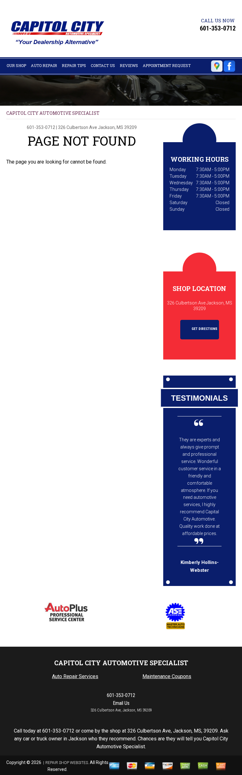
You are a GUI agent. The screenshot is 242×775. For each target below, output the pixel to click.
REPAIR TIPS (74, 65)
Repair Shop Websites (66, 763)
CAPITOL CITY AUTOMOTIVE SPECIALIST (53, 113)
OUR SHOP (16, 65)
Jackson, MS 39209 (117, 127)
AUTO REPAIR (44, 65)
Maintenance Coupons (166, 676)
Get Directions (204, 329)
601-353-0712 (218, 28)
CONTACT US (103, 65)
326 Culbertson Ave (77, 127)
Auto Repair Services (75, 676)
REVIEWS (129, 65)
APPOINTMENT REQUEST (167, 65)
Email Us (121, 703)
